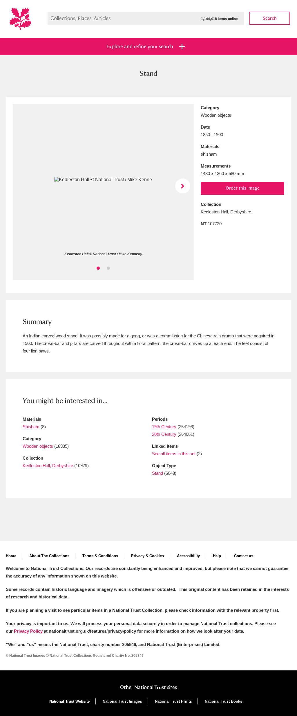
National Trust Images (122, 701)
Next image (182, 186)
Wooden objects (38, 446)
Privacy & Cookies (147, 556)
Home (11, 556)
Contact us (243, 556)
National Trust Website (69, 701)
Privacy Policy (28, 631)
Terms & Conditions (100, 556)
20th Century (164, 434)
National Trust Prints (173, 701)
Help (217, 556)
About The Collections (49, 556)
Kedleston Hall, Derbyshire (48, 465)
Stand (157, 473)
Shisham (31, 426)
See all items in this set (173, 453)
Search (270, 18)
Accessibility (188, 556)
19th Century (164, 426)
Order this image (243, 188)
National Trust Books (223, 701)
